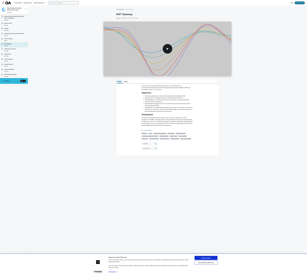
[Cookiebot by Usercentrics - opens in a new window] (98, 272)
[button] (18, 2)
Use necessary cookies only (206, 262)
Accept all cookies (206, 258)
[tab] (119, 81)
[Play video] (167, 49)
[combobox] (63, 3)
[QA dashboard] (7, 3)
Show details (112, 272)
